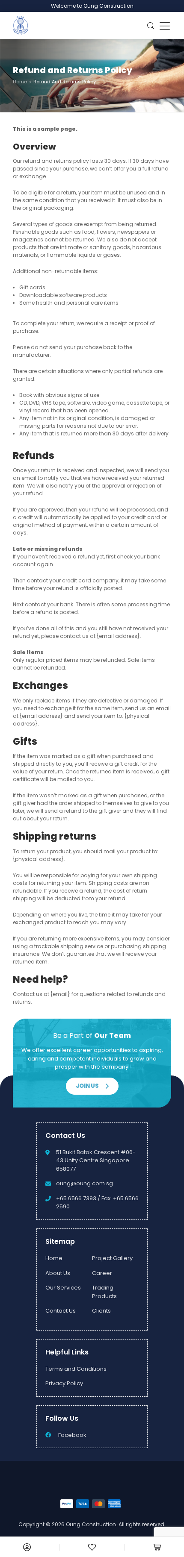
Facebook (72, 1435)
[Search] (150, 25)
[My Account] (27, 1547)
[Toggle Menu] (165, 25)
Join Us (87, 1086)
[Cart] (157, 1547)
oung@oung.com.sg (84, 1183)
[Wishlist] (92, 1547)
